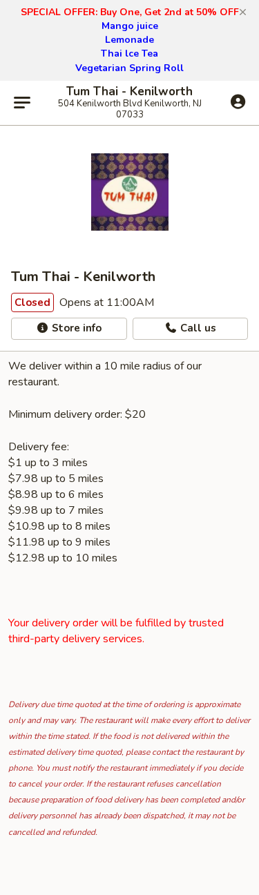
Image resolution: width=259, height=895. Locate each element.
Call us (197, 328)
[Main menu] (22, 103)
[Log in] (237, 102)
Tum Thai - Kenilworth (129, 92)
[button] (243, 12)
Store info (75, 328)
